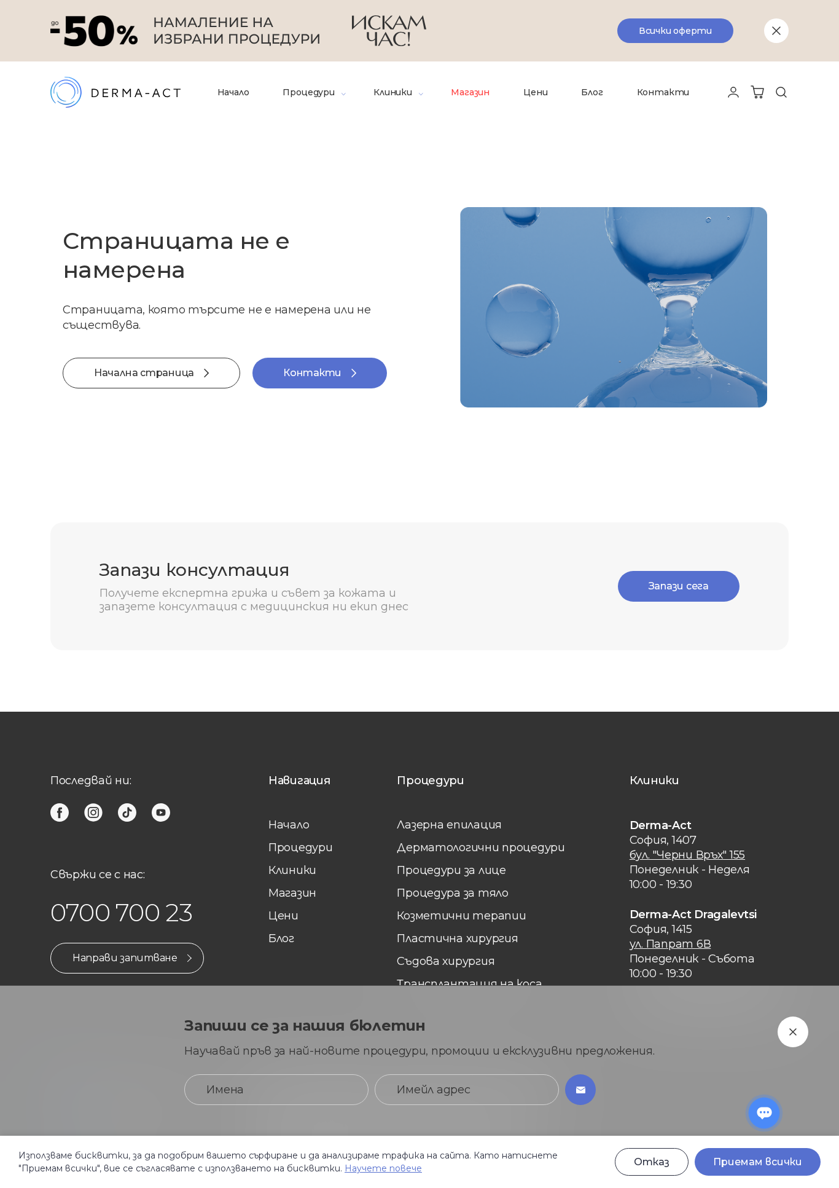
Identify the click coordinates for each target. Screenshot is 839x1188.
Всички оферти (675, 30)
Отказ (651, 1162)
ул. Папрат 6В (670, 944)
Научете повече (383, 1168)
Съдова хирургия (445, 961)
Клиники (392, 92)
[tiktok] (127, 812)
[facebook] (59, 812)
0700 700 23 (121, 912)
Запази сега (679, 586)
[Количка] (757, 92)
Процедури (308, 92)
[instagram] (93, 812)
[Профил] (733, 92)
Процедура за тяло (452, 893)
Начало (233, 92)
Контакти (663, 92)
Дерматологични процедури (481, 847)
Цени (535, 92)
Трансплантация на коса (469, 984)
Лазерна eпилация (449, 825)
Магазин (470, 92)
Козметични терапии (461, 915)
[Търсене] (781, 92)
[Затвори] (776, 30)
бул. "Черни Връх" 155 (687, 855)
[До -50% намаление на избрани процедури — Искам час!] (419, 30)
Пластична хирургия (457, 938)
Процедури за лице (451, 870)
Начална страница (144, 373)
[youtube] (161, 812)
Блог (592, 92)
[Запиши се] (580, 1089)
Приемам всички (757, 1162)
